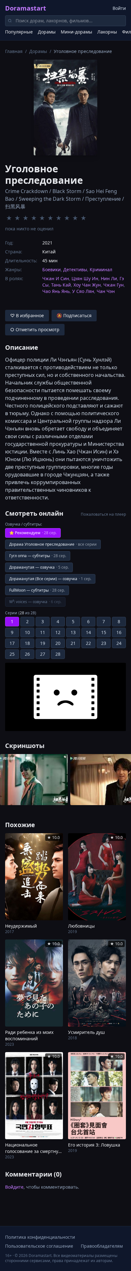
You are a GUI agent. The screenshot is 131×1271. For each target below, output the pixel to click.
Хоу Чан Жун (87, 285)
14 (88, 632)
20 (57, 643)
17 (12, 643)
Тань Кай (61, 285)
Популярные (19, 32)
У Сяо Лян (83, 291)
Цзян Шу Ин (85, 278)
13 (73, 632)
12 (57, 632)
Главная (14, 51)
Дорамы (47, 32)
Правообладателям (102, 1246)
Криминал (101, 269)
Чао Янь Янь (56, 291)
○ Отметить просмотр (34, 329)
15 (103, 632)
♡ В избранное (27, 315)
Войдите (14, 1187)
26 (27, 654)
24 (118, 643)
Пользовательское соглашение (39, 1246)
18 (27, 643)
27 (42, 654)
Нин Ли (109, 278)
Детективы (75, 269)
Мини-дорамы (76, 32)
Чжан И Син (55, 278)
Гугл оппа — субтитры (37, 555)
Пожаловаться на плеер (103, 514)
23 (103, 643)
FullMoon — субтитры (37, 590)
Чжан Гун (113, 285)
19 (42, 643)
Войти (119, 8)
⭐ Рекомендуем (33, 532)
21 (73, 643)
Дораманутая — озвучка (39, 567)
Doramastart (25, 8)
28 (57, 654)
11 (42, 632)
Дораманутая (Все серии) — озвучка (50, 578)
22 (88, 643)
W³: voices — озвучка (35, 601)
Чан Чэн (106, 291)
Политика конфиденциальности (40, 1237)
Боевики (51, 269)
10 (27, 632)
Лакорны (107, 32)
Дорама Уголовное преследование (53, 544)
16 (118, 632)
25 (12, 654)
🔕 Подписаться (74, 315)
